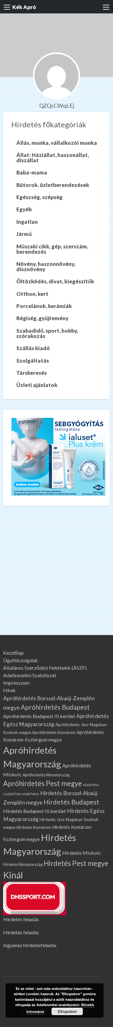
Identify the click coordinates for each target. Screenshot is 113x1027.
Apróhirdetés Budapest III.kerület (39, 716)
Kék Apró (24, 7)
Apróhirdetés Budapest (55, 707)
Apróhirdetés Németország (46, 775)
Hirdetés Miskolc (81, 853)
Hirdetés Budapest (71, 802)
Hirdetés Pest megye (76, 863)
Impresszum (16, 682)
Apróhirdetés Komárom (54, 732)
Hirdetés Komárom (33, 827)
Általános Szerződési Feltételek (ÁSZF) (45, 667)
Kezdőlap (13, 652)
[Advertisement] (56, 576)
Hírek (9, 690)
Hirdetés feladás (21, 919)
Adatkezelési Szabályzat (29, 675)
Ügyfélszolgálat (20, 660)
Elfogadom (67, 1011)
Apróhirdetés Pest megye (42, 783)
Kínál (13, 875)
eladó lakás (30, 794)
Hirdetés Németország (23, 864)
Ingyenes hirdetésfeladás (29, 945)
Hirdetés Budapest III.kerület (34, 811)
